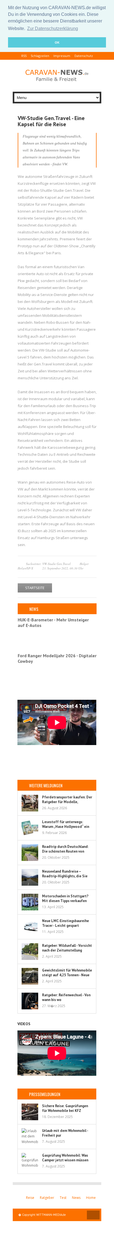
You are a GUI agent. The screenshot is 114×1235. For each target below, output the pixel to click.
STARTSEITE (35, 587)
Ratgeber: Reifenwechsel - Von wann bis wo (66, 997)
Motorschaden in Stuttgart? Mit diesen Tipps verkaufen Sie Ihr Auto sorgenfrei (65, 901)
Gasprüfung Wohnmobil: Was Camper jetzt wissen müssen (65, 1157)
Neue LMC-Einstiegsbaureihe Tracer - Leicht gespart (65, 923)
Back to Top (93, 1215)
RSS (24, 56)
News (76, 1197)
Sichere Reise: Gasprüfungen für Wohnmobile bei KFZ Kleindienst (65, 1111)
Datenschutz (83, 56)
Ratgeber (47, 1197)
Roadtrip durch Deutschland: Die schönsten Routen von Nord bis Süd (65, 851)
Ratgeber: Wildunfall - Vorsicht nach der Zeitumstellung (67, 948)
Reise (30, 1197)
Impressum (61, 56)
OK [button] (57, 42)
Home (91, 1197)
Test (63, 1197)
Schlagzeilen (40, 56)
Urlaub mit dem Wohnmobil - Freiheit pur (65, 1133)
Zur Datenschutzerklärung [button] (52, 28)
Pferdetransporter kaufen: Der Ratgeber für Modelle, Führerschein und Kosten (67, 802)
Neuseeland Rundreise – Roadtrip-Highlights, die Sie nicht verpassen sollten (64, 876)
